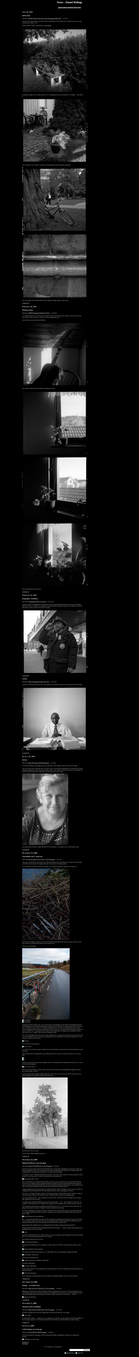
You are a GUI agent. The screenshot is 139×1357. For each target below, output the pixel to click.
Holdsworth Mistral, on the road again (34, 1163)
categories (70, 7)
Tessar (48, 313)
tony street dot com (58, 1346)
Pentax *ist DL (44, 859)
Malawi (30, 682)
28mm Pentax (31, 1288)
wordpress (49, 1346)
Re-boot (24, 760)
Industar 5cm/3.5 (37, 859)
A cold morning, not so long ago (32, 1329)
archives (65, 7)
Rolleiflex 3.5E (38, 601)
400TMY (30, 18)
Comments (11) (26, 1278)
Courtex (24, 679)
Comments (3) (25, 1322)
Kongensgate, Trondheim (30, 598)
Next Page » (25, 1343)
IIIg (42, 763)
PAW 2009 (35, 1166)
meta (79, 7)
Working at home (27, 310)
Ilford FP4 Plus (36, 18)
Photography (51, 18)
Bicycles (30, 859)
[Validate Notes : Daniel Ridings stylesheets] (79, 1353)
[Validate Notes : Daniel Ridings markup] (70, 1353)
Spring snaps (26, 15)
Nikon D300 (31, 1332)
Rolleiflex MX (57, 18)
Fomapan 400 (37, 763)
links (75, 7)
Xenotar (44, 601)
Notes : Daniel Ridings (69, 2)
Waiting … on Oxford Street (31, 1285)
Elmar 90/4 (31, 763)
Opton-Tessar (44, 18)
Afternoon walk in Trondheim (31, 1307)
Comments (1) (25, 592)
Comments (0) (25, 303)
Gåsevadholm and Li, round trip (32, 856)
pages (60, 7)
